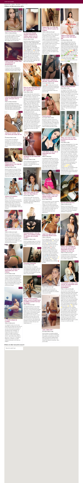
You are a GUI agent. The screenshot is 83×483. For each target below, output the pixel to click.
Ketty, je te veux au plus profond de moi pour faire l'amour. (68, 139)
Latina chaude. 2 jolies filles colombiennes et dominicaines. (13, 63)
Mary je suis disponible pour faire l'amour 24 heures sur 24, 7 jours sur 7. (32, 89)
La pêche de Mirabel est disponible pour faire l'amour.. (12, 270)
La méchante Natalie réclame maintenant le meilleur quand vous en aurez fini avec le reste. (31, 35)
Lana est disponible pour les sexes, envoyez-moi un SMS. (13, 98)
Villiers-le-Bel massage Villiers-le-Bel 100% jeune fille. (68, 37)
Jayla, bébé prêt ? (47, 330)
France (13, 4)
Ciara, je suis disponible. (68, 86)
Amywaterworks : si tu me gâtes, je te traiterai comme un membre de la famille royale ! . (32, 235)
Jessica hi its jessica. (11, 196)
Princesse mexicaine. (30, 263)
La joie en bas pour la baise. (13, 31)
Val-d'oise (18, 4)
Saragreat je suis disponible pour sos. (32, 157)
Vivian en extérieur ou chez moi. (13, 229)
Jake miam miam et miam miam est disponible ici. (31, 193)
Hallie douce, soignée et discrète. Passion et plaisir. (50, 80)
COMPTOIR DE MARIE (9, 1)
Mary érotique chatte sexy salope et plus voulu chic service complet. (50, 196)
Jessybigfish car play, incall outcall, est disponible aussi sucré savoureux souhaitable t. (69, 285)
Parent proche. (46, 116)
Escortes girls (7, 4)
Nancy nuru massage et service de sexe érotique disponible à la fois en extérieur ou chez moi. (68, 249)
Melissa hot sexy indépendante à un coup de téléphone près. (13, 164)
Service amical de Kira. (68, 202)
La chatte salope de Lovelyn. (11, 320)
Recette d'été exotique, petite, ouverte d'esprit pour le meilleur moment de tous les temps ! (32, 301)
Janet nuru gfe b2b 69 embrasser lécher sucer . (49, 234)
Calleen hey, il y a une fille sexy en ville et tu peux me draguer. (50, 29)
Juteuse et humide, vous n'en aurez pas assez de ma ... (13, 134)
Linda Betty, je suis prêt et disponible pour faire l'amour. (50, 153)
